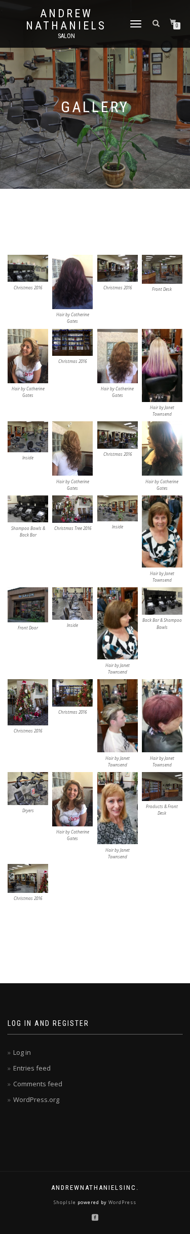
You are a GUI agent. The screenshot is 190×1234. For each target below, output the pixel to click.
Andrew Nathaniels (66, 20)
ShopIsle (66, 1202)
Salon (66, 36)
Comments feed (37, 1083)
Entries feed (32, 1068)
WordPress (121, 1202)
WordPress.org (36, 1099)
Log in (22, 1052)
